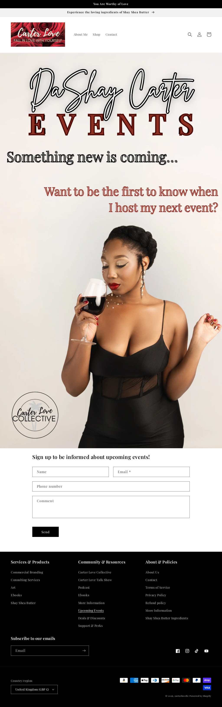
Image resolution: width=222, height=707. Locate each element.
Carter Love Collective (94, 572)
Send (45, 532)
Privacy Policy (155, 595)
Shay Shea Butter (23, 603)
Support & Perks (90, 626)
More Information (91, 603)
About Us (152, 572)
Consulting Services (25, 580)
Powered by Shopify (200, 695)
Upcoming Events (91, 610)
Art (13, 587)
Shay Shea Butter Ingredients (166, 618)
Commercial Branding (27, 572)
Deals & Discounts (91, 618)
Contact (151, 580)
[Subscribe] (84, 651)
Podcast (84, 587)
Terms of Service (157, 587)
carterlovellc (182, 695)
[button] (190, 34)
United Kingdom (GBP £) (32, 689)
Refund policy (155, 603)
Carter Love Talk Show (95, 580)
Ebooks (16, 595)
